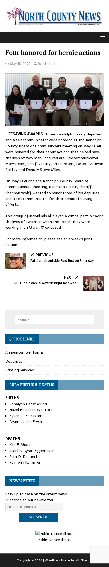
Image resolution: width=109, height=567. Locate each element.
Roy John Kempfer (24, 462)
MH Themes (84, 560)
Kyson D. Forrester (25, 416)
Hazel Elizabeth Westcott (31, 410)
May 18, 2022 (20, 63)
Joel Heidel (46, 63)
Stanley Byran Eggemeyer (31, 451)
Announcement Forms (24, 352)
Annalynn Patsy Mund (28, 404)
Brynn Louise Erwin (25, 421)
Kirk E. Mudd (19, 444)
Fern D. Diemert (23, 456)
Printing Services (19, 370)
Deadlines (13, 361)
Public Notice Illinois (54, 539)
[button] (102, 37)
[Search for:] (54, 319)
